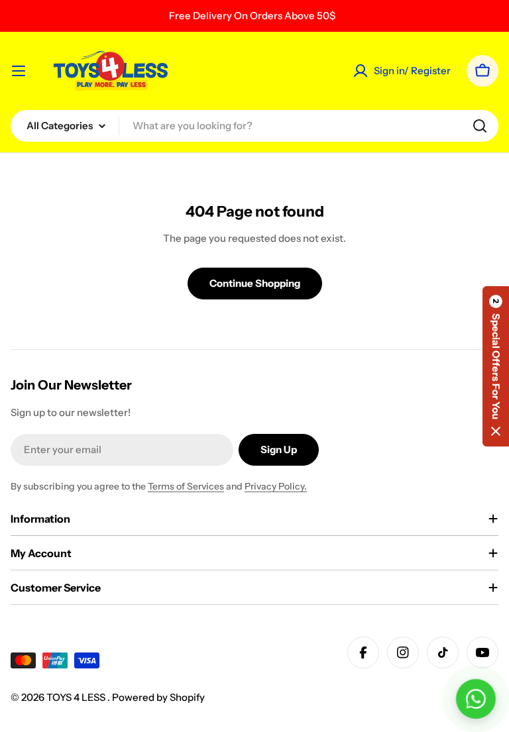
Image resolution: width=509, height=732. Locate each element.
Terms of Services (186, 486)
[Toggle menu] (19, 71)
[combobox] (254, 126)
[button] (495, 366)
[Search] (480, 126)
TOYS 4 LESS (76, 697)
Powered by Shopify (158, 697)
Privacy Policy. (276, 486)
